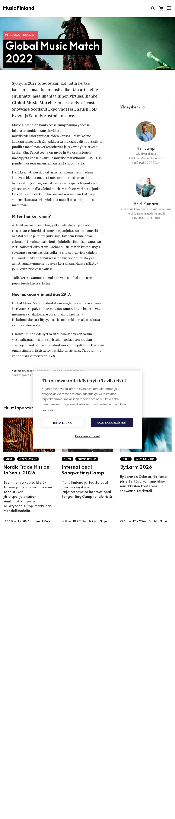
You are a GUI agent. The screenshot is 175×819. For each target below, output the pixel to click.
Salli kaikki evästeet (112, 422)
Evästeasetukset (87, 436)
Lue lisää (47, 410)
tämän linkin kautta (78, 308)
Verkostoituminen (23, 371)
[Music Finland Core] (161, 8)
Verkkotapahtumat (24, 375)
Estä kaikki (63, 422)
